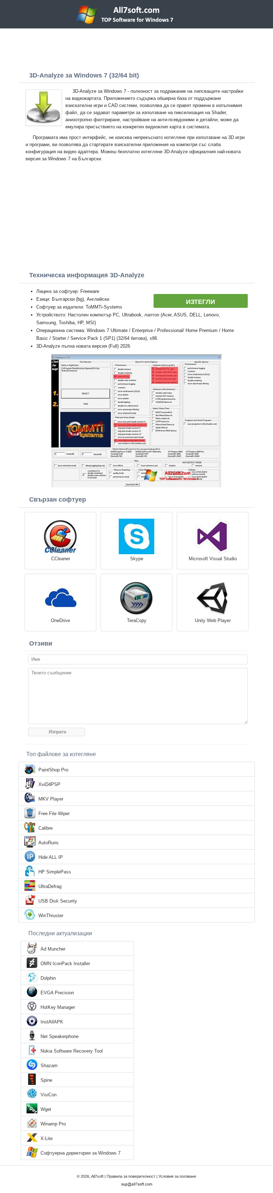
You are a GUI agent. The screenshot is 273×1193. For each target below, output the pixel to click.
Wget (46, 1109)
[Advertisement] (136, 48)
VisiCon (49, 1094)
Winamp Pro (53, 1124)
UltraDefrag (49, 886)
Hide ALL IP (50, 857)
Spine (46, 1080)
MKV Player (50, 799)
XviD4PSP (49, 784)
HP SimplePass (54, 871)
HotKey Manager (58, 1007)
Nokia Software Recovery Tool (72, 1051)
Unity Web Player (213, 620)
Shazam (49, 1065)
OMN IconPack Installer (65, 963)
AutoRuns (48, 842)
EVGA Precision (57, 992)
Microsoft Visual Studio (213, 558)
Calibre (45, 828)
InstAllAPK (52, 1022)
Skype (136, 558)
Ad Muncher (53, 949)
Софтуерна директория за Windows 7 (81, 1153)
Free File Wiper (54, 813)
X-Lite (47, 1138)
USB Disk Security (57, 901)
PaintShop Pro (53, 769)
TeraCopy (136, 620)
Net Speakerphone (60, 1036)
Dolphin (48, 978)
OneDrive (60, 620)
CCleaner (60, 558)
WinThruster (50, 915)
